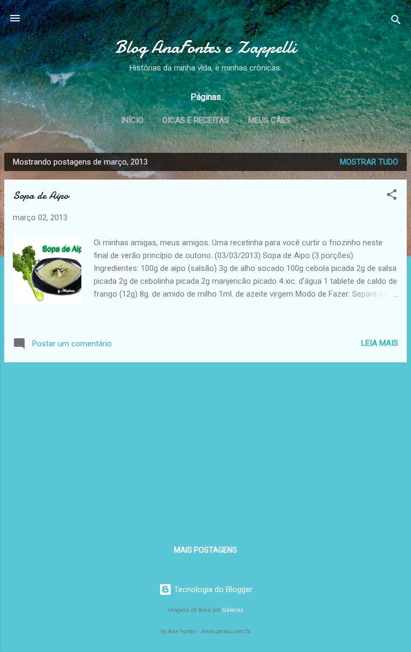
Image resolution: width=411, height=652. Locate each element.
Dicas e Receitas (196, 120)
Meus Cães (269, 120)
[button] (391, 196)
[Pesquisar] (396, 21)
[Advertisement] (205, 446)
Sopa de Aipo (40, 195)
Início (132, 120)
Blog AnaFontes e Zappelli (205, 47)
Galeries (232, 610)
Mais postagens (205, 550)
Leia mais (379, 343)
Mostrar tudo (369, 162)
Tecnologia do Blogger (212, 589)
